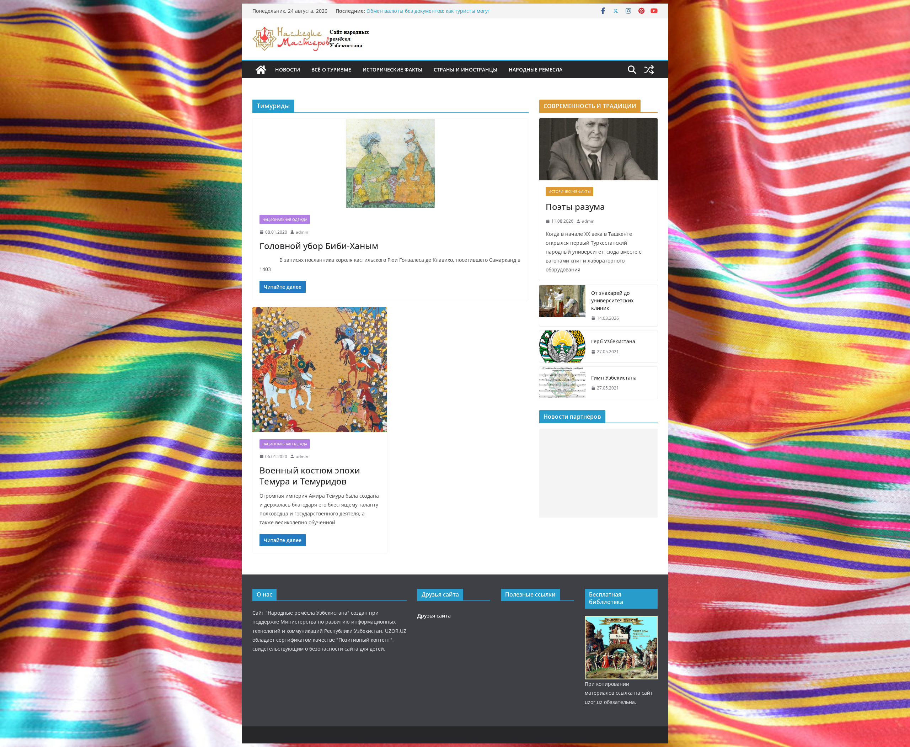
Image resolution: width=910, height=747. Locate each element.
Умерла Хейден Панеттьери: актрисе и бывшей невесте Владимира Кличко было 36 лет (435, 14)
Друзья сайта (434, 615)
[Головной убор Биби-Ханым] (390, 163)
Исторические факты (392, 69)
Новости (287, 69)
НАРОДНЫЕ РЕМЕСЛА (535, 69)
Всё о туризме (331, 69)
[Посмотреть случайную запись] (649, 69)
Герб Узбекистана (613, 341)
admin (302, 232)
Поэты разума (575, 206)
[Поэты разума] (598, 149)
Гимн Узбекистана (614, 377)
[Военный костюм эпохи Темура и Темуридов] (319, 369)
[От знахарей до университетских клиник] (562, 306)
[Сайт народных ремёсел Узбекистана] (260, 69)
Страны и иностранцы (465, 69)
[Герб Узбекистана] (562, 346)
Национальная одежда (284, 219)
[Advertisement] (598, 473)
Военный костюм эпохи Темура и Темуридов (309, 475)
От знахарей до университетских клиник (612, 300)
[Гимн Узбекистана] (562, 383)
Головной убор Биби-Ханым (318, 245)
